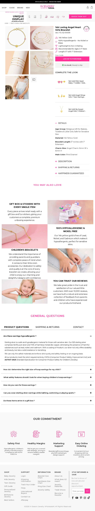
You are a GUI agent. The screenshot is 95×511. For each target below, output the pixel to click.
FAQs (23, 488)
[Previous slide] (11, 62)
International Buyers (26, 492)
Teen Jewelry (9, 483)
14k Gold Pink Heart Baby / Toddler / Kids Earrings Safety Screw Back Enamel (77, 82)
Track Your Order (28, 485)
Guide (12, 8)
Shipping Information (26, 480)
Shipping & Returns (47, 327)
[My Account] (88, 7)
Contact (78, 327)
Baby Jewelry (9, 476)
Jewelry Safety (44, 490)
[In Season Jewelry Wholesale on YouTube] (77, 497)
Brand (20, 8)
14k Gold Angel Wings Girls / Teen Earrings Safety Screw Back (76, 96)
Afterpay (24, 500)
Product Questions (16, 327)
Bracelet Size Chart (43, 477)
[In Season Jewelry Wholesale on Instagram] (85, 497)
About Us (58, 476)
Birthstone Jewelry (8, 496)
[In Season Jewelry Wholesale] (47, 6)
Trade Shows (60, 490)
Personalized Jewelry (9, 490)
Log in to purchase (72, 59)
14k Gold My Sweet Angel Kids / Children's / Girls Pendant (77, 110)
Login (23, 476)
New (28, 8)
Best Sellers (9, 500)
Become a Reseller (59, 494)
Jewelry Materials (58, 485)
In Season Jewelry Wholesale (41, 506)
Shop (4, 8)
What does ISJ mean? (61, 480)
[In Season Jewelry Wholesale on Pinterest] (81, 497)
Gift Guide (8, 486)
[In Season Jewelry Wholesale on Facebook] (72, 497)
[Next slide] (45, 62)
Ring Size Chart (44, 486)
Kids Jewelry (9, 479)
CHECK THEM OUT (80, 16)
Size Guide (59, 55)
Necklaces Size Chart (44, 482)
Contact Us (25, 497)
